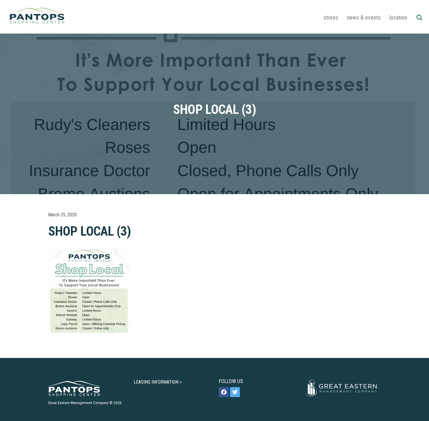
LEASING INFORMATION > (158, 382)
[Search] (419, 17)
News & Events (364, 17)
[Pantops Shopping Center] (37, 17)
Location (398, 17)
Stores (331, 17)
